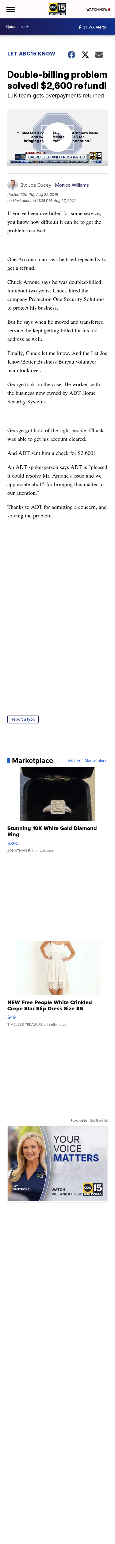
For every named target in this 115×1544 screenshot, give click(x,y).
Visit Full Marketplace (87, 760)
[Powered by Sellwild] (99, 1120)
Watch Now (97, 9)
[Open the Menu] (10, 9)
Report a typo (23, 719)
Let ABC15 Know (31, 54)
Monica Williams (72, 185)
